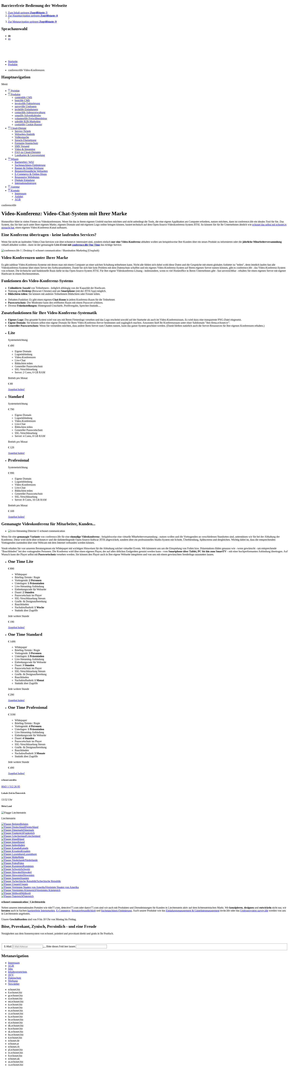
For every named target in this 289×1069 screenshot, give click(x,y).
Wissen (13, 159)
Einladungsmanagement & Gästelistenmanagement (192, 910)
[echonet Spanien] (10, 878)
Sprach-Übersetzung (25, 140)
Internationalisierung (25, 183)
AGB (18, 199)
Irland (21, 839)
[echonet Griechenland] (13, 836)
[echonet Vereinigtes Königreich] (18, 890)
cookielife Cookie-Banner (28, 124)
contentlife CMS (23, 97)
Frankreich (29, 833)
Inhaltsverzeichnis (17, 971)
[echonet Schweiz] (11, 869)
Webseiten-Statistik (25, 134)
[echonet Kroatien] (11, 851)
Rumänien (28, 866)
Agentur (14, 186)
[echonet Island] (9, 842)
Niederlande (31, 860)
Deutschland (31, 827)
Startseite (13, 61)
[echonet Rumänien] (12, 866)
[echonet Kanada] (10, 848)
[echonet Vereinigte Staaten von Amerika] (23, 887)
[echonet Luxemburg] (12, 854)
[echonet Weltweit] (11, 893)
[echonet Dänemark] (12, 830)
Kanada (24, 848)
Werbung (13, 980)
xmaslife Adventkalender (28, 115)
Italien (21, 845)
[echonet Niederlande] (13, 860)
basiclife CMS (22, 100)
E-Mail (7, 946)
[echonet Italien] (9, 845)
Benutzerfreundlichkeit (84, 910)
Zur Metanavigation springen (32, 21)
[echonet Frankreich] (12, 833)
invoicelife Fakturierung (27, 103)
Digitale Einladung (25, 180)
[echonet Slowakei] (11, 872)
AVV (11, 974)
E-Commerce (63, 910)
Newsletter (13, 983)
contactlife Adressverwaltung (30, 112)
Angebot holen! (16, 389)
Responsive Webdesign (27, 177)
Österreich (28, 896)
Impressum (20, 193)
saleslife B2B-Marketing (27, 121)
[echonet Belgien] (10, 824)
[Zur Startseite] (9, 47)
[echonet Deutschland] (13, 827)
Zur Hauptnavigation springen (33, 15)
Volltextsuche (22, 137)
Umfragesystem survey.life (254, 910)
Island (21, 842)
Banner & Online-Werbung (29, 168)
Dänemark (28, 830)
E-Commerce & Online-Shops (31, 174)
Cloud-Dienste (17, 128)
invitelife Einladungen (26, 109)
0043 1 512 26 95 (10, 786)
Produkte (13, 64)
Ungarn (24, 884)
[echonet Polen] (9, 863)
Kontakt (13, 190)
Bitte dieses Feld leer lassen (60, 946)
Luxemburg (30, 854)
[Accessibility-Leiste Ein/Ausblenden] (2, 55)
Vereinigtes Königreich (48, 890)
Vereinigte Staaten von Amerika (62, 887)
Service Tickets (23, 131)
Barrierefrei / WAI (24, 162)
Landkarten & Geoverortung (30, 155)
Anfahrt (19, 196)
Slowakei (27, 872)
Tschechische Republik (48, 881)
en (9, 38)
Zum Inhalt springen (27, 12)
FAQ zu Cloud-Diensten (28, 152)
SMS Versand (22, 146)
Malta (21, 857)
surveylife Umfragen (25, 106)
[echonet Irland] (9, 839)
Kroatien (25, 851)
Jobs (10, 968)
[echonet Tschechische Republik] (18, 881)
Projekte (14, 90)
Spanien (24, 878)
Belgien (24, 824)
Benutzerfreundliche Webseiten (31, 171)
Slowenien (28, 875)
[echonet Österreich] (12, 896)
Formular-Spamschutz (26, 143)
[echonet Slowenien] (12, 875)
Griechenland (33, 836)
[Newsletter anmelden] (44, 947)
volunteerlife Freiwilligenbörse (31, 118)
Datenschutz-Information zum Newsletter (23, 939)
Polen (21, 863)
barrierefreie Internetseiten (41, 910)
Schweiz (25, 869)
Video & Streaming (25, 149)
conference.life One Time (86, 244)
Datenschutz (14, 977)
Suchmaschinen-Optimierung (30, 165)
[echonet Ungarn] (10, 884)
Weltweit (26, 893)
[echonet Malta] (9, 857)
